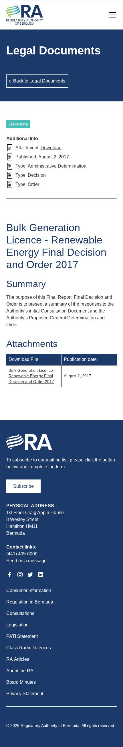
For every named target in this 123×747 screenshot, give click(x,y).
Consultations (20, 613)
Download (51, 147)
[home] (24, 15)
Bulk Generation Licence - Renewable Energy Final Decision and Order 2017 (32, 376)
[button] (111, 15)
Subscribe (23, 486)
